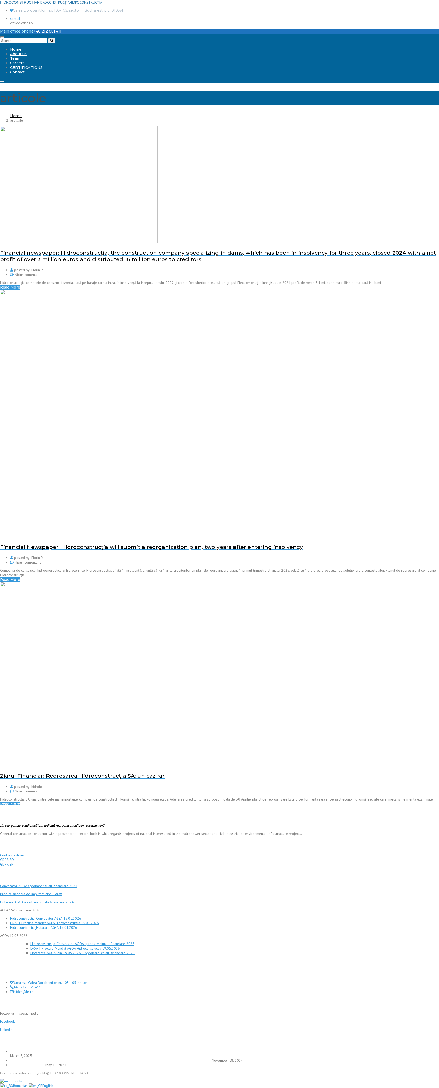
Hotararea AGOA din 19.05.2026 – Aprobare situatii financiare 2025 (82, 953)
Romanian (21, 1085)
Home (15, 49)
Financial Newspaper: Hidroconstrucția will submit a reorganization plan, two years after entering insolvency (110, 1060)
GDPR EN (7, 864)
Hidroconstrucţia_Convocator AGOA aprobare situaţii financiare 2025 (82, 943)
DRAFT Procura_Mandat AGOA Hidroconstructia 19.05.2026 (75, 948)
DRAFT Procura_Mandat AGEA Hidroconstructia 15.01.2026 (54, 923)
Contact (17, 72)
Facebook (7, 1021)
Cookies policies (12, 855)
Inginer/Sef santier (27, 1065)
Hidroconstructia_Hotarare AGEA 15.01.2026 (43, 927)
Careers (17, 63)
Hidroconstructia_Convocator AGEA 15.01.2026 (45, 918)
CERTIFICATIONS (26, 67)
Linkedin (6, 1029)
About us (18, 54)
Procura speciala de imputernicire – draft (31, 894)
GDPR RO (7, 859)
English (19, 1081)
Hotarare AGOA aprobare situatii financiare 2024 (37, 902)
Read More (10, 287)
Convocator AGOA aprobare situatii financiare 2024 (38, 886)
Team (15, 58)
